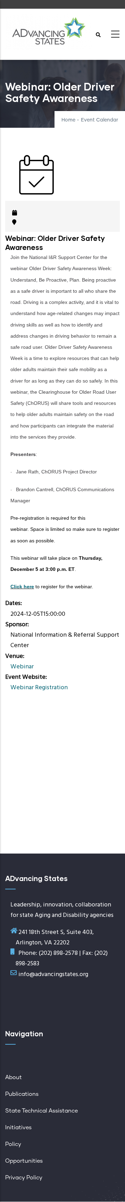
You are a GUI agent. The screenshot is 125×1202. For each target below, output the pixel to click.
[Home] (48, 32)
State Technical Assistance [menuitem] (41, 1111)
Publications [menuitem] (22, 1094)
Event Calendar (99, 120)
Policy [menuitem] (13, 1144)
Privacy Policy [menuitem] (23, 1177)
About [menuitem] (13, 1077)
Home (68, 120)
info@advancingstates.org (53, 974)
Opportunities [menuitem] (24, 1161)
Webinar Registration (39, 688)
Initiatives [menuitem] (18, 1127)
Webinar (22, 667)
